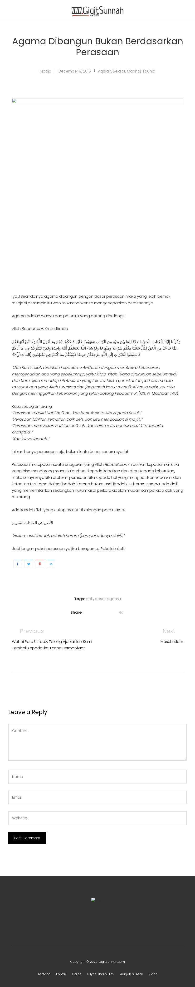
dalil (89, 599)
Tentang (44, 974)
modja (45, 71)
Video (153, 974)
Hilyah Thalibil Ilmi (100, 974)
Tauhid (148, 71)
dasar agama (108, 599)
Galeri (77, 974)
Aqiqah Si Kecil (131, 974)
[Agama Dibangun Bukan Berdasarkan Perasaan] (86, 612)
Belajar (119, 71)
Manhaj (134, 71)
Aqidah (104, 71)
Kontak (61, 974)
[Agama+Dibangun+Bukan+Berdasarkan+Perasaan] (93, 612)
